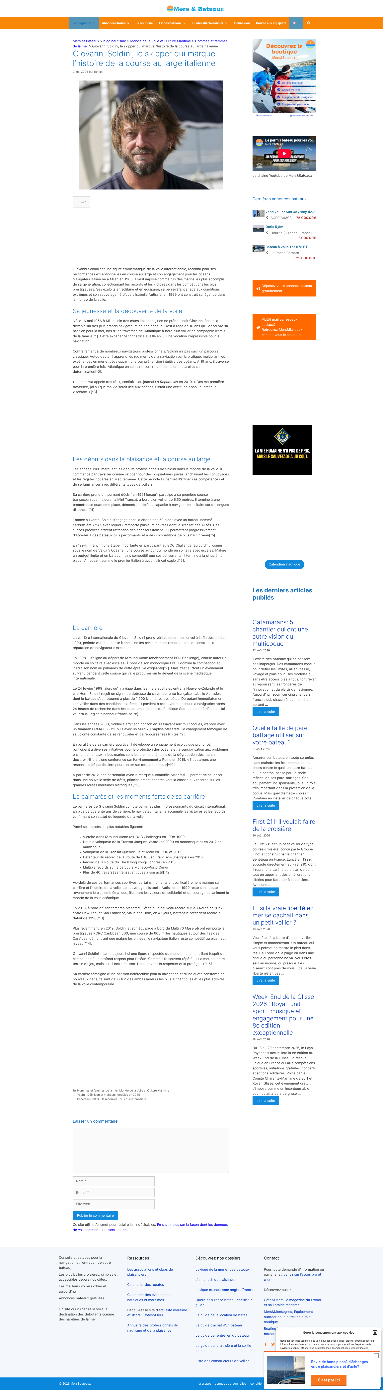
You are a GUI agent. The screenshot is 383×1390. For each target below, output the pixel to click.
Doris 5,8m (274, 227)
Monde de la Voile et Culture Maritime (160, 41)
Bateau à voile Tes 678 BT (287, 247)
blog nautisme (114, 41)
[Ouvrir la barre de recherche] (308, 23)
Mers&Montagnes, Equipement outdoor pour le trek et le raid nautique (288, 1317)
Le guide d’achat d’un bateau (218, 1325)
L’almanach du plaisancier (216, 1280)
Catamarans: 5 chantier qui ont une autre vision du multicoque (280, 632)
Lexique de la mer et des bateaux (222, 1269)
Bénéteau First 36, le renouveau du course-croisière (111, 1099)
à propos (205, 1383)
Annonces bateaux (115, 23)
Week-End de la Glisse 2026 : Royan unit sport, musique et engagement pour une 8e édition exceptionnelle (283, 1014)
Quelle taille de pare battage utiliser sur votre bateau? (280, 735)
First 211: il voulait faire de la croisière (284, 825)
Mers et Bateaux (86, 41)
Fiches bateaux (170, 23)
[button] (375, 1333)
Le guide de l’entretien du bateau (222, 1335)
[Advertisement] (151, 239)
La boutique (144, 23)
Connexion (242, 23)
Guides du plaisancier (207, 23)
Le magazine (81, 23)
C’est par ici (329, 1379)
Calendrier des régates (145, 1285)
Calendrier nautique (284, 564)
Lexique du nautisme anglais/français (225, 1290)
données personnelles (230, 1383)
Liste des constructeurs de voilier (222, 1361)
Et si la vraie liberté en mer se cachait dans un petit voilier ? (283, 915)
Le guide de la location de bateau (222, 1315)
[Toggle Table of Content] (81, 201)
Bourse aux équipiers (271, 23)
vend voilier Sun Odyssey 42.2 (290, 212)
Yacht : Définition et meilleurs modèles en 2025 (108, 1094)
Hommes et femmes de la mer (97, 1090)
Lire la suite (266, 712)
